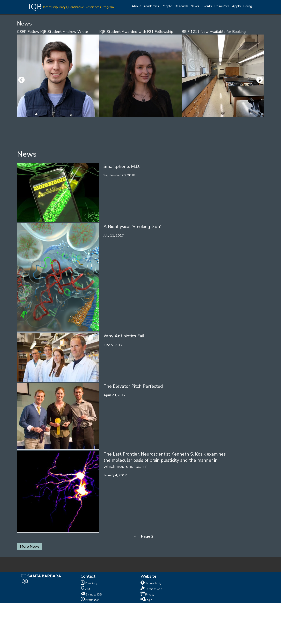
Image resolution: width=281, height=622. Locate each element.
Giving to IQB (93, 594)
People (166, 6)
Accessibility (153, 583)
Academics (151, 6)
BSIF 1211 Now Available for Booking (214, 31)
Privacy (149, 594)
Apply (236, 6)
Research (181, 6)
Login (148, 600)
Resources (222, 6)
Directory (91, 583)
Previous (21, 80)
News (194, 6)
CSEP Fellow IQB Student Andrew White (52, 31)
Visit (87, 589)
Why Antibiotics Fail (123, 336)
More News (29, 546)
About (136, 6)
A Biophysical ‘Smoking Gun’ (132, 227)
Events (207, 6)
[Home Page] (71, 6)
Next (259, 80)
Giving (247, 6)
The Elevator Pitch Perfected (133, 386)
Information (92, 600)
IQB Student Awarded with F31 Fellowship (136, 31)
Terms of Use (153, 589)
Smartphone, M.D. (121, 166)
